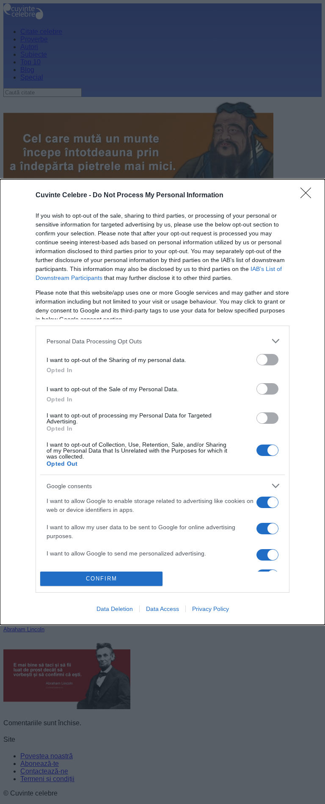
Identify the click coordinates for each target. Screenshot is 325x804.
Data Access (162, 608)
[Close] (308, 196)
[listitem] (162, 341)
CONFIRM (101, 578)
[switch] (267, 359)
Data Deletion (114, 608)
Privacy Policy (210, 608)
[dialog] (162, 402)
